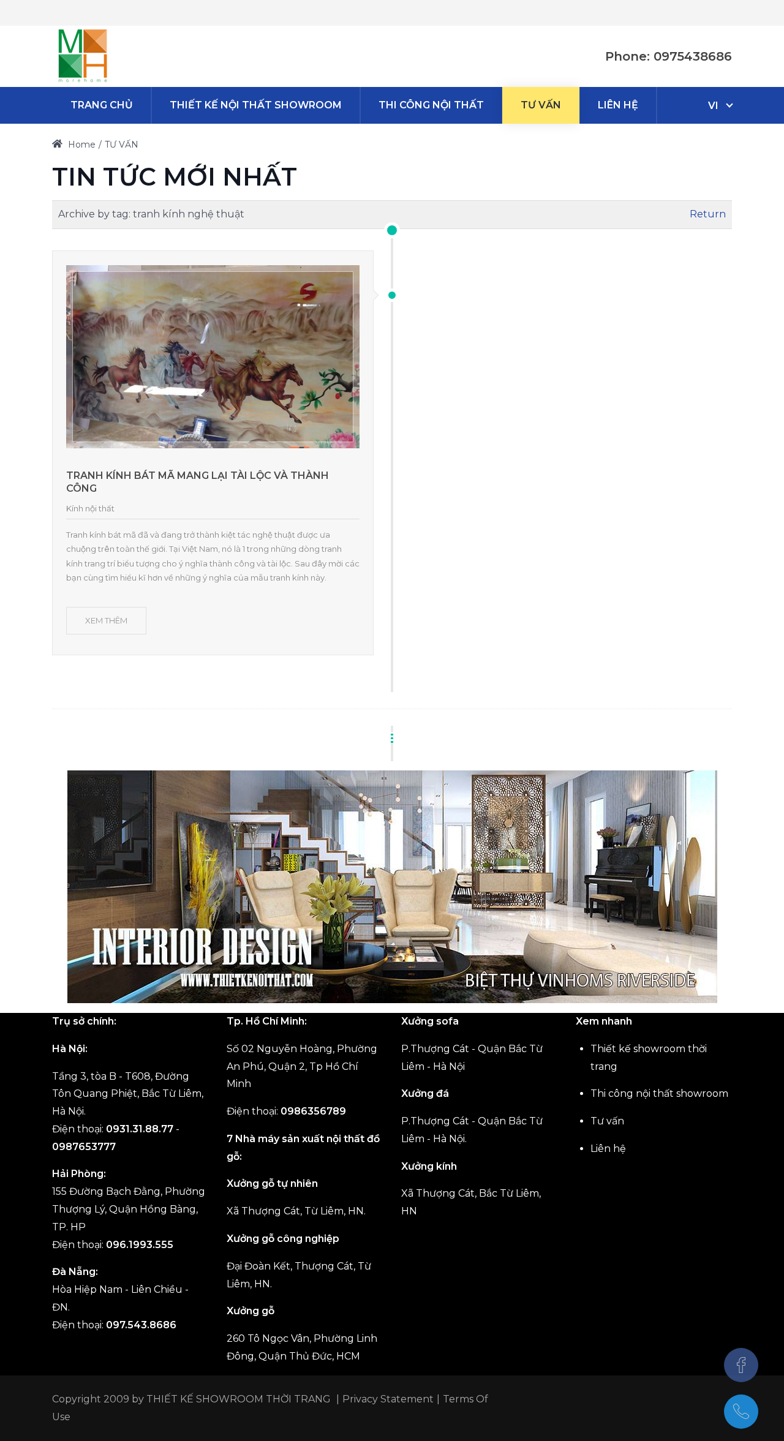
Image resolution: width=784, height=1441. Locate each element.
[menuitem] (101, 105)
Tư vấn (607, 1121)
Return (708, 214)
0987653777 (84, 1147)
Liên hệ (608, 1148)
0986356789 (313, 1111)
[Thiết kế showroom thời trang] (82, 56)
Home (81, 144)
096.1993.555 (139, 1245)
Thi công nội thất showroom (659, 1093)
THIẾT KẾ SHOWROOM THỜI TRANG (238, 1399)
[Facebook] (741, 1365)
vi (713, 105)
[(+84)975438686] (741, 1411)
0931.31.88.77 (139, 1129)
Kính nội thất (90, 508)
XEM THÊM (106, 620)
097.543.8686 (141, 1325)
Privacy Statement (388, 1399)
